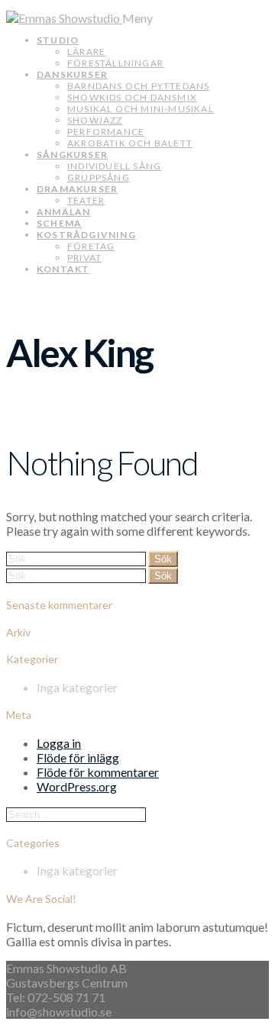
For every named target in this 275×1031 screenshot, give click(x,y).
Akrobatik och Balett (129, 143)
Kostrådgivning (86, 234)
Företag (91, 246)
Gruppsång (98, 177)
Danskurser (72, 74)
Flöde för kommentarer (98, 772)
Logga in (59, 743)
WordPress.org (77, 786)
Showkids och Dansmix (132, 97)
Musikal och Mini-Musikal (140, 108)
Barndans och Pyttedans (138, 86)
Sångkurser (72, 154)
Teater (86, 200)
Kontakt (63, 269)
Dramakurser (77, 189)
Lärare (86, 51)
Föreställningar (115, 63)
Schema (59, 223)
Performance (105, 131)
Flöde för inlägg (78, 757)
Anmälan (63, 211)
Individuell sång (114, 166)
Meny (137, 18)
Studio (58, 40)
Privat (84, 257)
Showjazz (95, 120)
